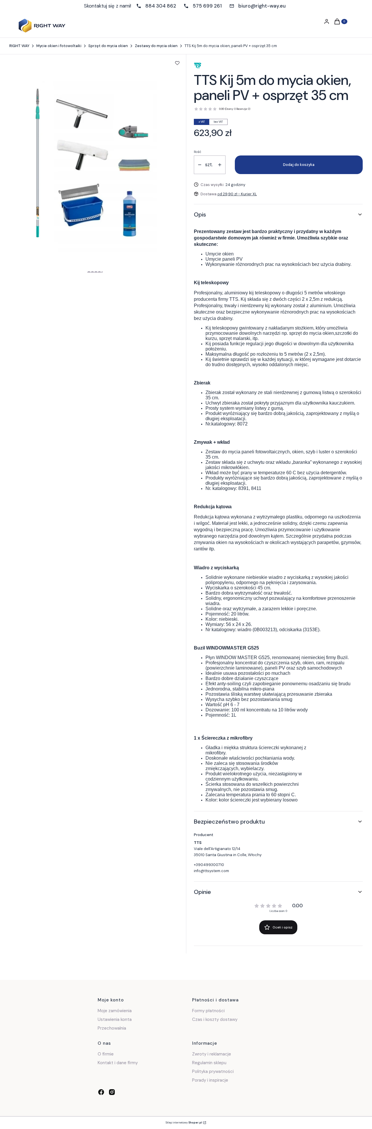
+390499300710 (209, 864)
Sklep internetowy (184, 1122)
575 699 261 (207, 6)
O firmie (106, 1054)
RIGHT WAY (19, 45)
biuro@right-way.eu (262, 6)
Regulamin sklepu (209, 1063)
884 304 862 (160, 6)
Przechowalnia (112, 1028)
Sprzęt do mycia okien (108, 45)
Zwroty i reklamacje (211, 1054)
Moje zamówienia (115, 1011)
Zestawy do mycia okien (156, 45)
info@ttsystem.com (211, 870)
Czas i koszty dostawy (214, 1019)
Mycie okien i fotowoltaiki (58, 45)
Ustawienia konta (115, 1019)
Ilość (197, 152)
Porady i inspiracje (210, 1080)
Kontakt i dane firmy (118, 1063)
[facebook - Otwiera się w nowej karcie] (101, 1092)
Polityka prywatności (213, 1071)
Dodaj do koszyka (298, 164)
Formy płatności (208, 1011)
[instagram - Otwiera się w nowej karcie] (111, 1092)
